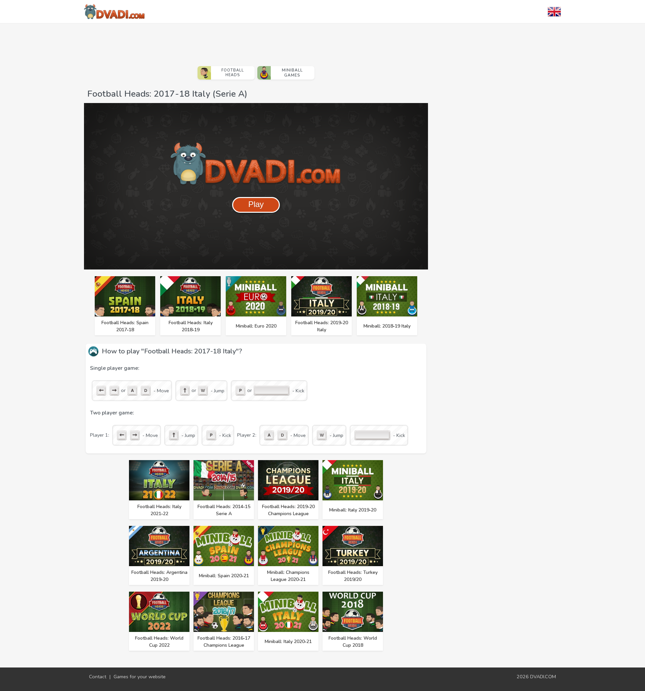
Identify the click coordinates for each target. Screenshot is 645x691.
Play (256, 204)
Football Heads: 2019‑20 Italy (321, 326)
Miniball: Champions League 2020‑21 (288, 576)
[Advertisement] (256, 42)
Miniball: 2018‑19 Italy (387, 326)
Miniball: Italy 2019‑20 (352, 510)
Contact (97, 676)
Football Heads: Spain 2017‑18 (124, 326)
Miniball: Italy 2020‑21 (288, 641)
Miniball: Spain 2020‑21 (224, 576)
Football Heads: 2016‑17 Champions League (224, 641)
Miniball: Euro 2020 (256, 326)
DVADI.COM (543, 676)
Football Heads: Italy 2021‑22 (159, 510)
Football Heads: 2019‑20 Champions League (288, 510)
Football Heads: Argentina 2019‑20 (159, 576)
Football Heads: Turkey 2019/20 (353, 576)
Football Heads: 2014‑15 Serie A (224, 510)
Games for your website (140, 676)
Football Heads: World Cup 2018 (353, 641)
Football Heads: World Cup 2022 (159, 641)
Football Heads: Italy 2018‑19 (191, 326)
